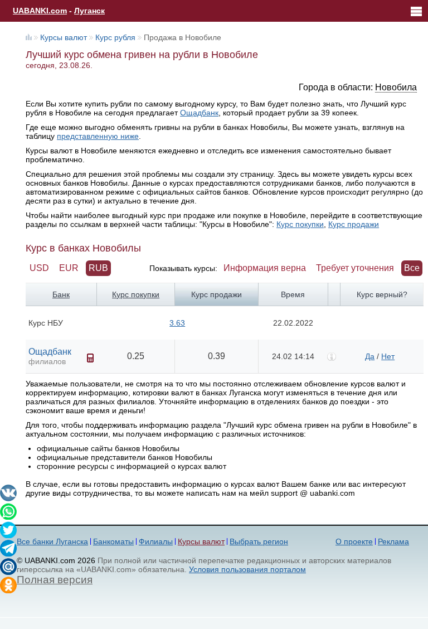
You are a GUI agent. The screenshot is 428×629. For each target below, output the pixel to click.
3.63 (177, 322)
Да (369, 356)
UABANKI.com (40, 10)
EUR (69, 268)
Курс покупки (300, 224)
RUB (98, 268)
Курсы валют (63, 37)
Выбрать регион (259, 541)
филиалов (47, 361)
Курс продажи (353, 224)
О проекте (354, 541)
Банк (61, 294)
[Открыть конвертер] (90, 358)
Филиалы (156, 541)
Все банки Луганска (52, 541)
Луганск (89, 10)
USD (39, 268)
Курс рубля (115, 37)
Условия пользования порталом (247, 569)
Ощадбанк (199, 112)
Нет (388, 356)
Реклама (393, 541)
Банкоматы (113, 541)
